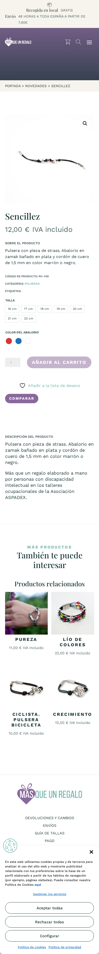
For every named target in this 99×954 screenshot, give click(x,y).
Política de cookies (32, 947)
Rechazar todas (49, 922)
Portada (13, 86)
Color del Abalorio (22, 332)
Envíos (49, 826)
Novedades (36, 86)
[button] (91, 851)
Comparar (21, 398)
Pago (50, 841)
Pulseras (32, 283)
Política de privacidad (64, 947)
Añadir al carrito (59, 362)
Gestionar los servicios (49, 894)
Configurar (49, 936)
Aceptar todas (50, 908)
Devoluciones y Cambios (49, 818)
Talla (10, 300)
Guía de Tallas (49, 833)
